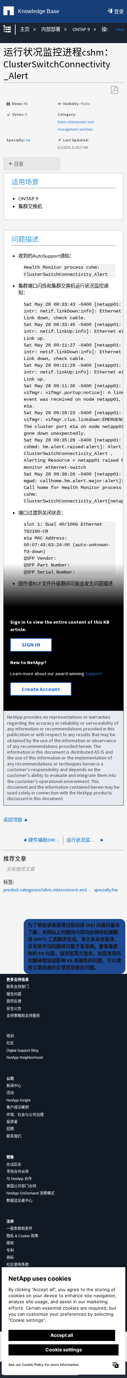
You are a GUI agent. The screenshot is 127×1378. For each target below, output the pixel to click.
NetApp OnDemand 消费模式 (30, 1193)
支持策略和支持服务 (23, 1016)
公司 (10, 1079)
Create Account (41, 689)
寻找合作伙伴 (17, 1172)
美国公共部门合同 (21, 1186)
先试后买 (13, 1164)
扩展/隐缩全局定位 (120, 27)
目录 (18, 164)
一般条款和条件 (19, 1228)
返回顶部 (12, 820)
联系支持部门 (17, 987)
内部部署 (51, 29)
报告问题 (13, 994)
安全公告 (13, 1009)
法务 (10, 1221)
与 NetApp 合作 (19, 1179)
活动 (10, 1093)
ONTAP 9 (81, 29)
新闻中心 (13, 1086)
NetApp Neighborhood (24, 1057)
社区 (10, 1043)
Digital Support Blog (22, 1050)
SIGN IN (31, 644)
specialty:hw (106, 890)
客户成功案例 (17, 1107)
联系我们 (13, 1136)
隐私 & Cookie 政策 (22, 1236)
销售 (10, 1157)
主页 (25, 29)
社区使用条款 (17, 1264)
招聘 (10, 1129)
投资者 (12, 1122)
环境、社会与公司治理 (25, 1115)
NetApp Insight (18, 1100)
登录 (119, 11)
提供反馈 (13, 1001)
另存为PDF (114, 90)
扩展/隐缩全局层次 (11, 29)
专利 (10, 1250)
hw (28, 140)
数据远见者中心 (19, 1201)
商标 (10, 1257)
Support (93, 673)
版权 (10, 1243)
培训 (10, 1036)
